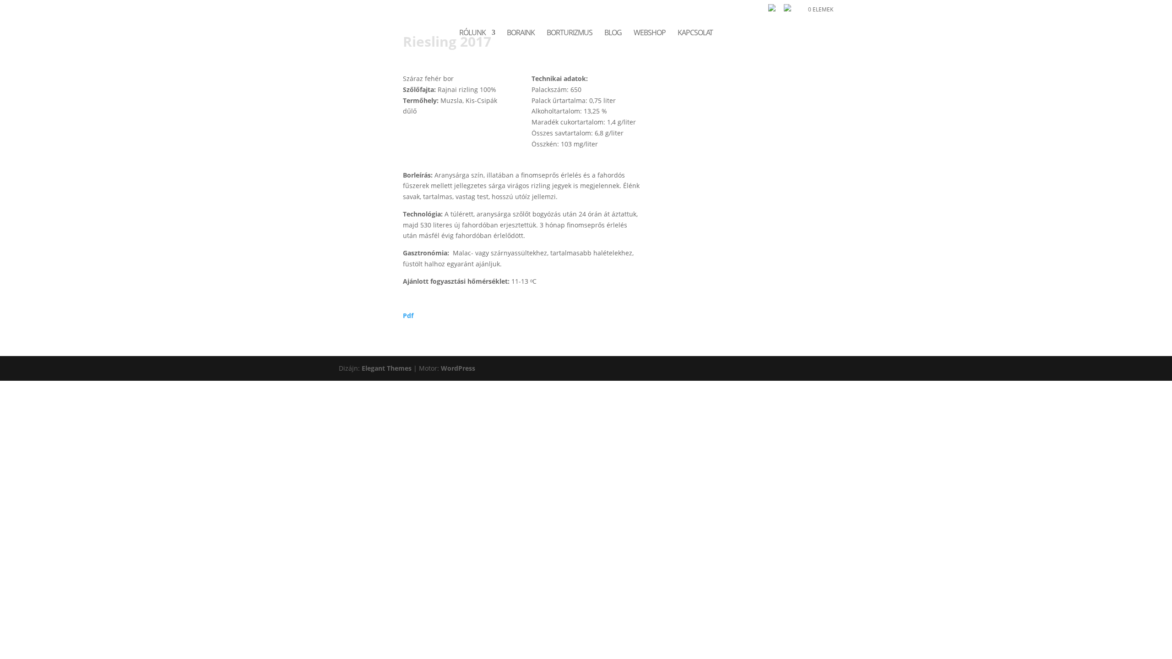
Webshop (650, 33)
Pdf (408, 315)
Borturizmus (569, 33)
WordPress (458, 368)
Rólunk (472, 33)
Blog (613, 33)
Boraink (521, 33)
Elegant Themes (387, 368)
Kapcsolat (695, 33)
